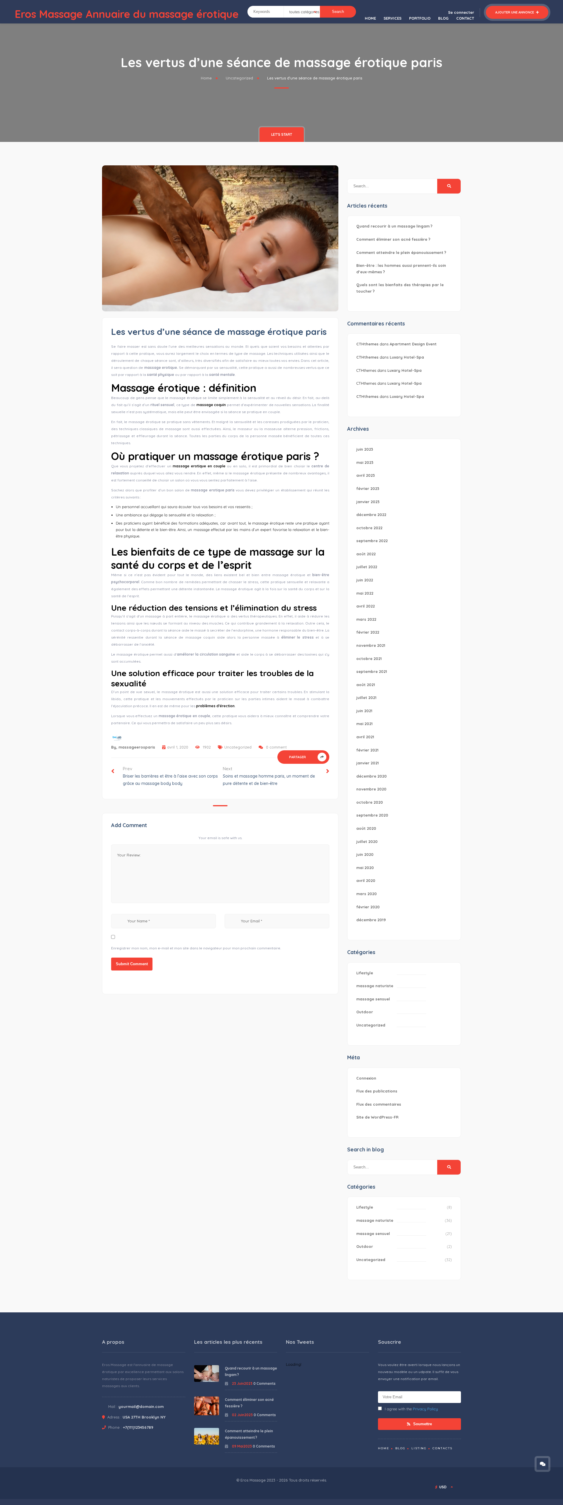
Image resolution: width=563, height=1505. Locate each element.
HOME (370, 18)
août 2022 (366, 554)
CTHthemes (367, 344)
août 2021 (365, 684)
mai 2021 (364, 723)
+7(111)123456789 (138, 1427)
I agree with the (411, 1408)
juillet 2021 (366, 697)
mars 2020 (366, 893)
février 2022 (367, 632)
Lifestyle (364, 972)
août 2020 (366, 828)
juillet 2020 (367, 841)
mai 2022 (364, 593)
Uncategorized (239, 78)
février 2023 (367, 488)
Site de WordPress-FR (377, 1117)
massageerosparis (136, 747)
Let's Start (281, 134)
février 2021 (367, 750)
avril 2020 (365, 880)
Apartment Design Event (413, 344)
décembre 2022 (371, 514)
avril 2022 (365, 606)
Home (206, 78)
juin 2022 (364, 580)
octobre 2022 (369, 527)
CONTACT (465, 18)
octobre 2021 (369, 658)
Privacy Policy (425, 1408)
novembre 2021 (370, 645)
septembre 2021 (371, 671)
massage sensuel (373, 999)
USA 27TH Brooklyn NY (144, 1417)
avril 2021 (365, 736)
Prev (170, 776)
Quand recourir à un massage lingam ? (394, 226)
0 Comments (264, 1383)
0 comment (276, 747)
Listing (419, 1448)
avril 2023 (365, 475)
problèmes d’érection (215, 706)
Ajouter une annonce (515, 12)
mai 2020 (365, 867)
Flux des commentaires (378, 1104)
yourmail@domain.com (141, 1406)
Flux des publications (376, 1091)
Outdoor (364, 1011)
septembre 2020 (372, 815)
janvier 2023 (367, 501)
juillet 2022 (366, 566)
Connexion (366, 1078)
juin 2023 (364, 449)
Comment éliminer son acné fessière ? (393, 239)
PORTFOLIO (419, 18)
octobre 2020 (369, 802)
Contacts (442, 1448)
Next (269, 776)
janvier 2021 (367, 763)
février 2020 (368, 907)
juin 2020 (365, 854)
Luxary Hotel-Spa (407, 357)
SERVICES (392, 18)
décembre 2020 (371, 776)
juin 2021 (364, 710)
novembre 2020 (371, 789)
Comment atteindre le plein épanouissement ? (401, 252)
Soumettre (422, 1424)
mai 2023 (364, 462)
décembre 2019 (371, 919)
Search (338, 11)
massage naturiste (374, 985)
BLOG (443, 18)
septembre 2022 (372, 540)
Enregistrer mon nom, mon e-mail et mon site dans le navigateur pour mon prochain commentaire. (196, 948)
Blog (400, 1448)
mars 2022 (366, 619)
